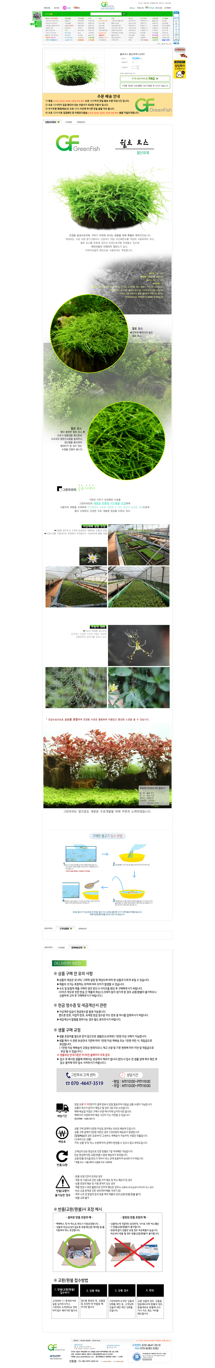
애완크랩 (81, 25)
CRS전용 (114, 33)
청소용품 (165, 23)
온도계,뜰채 (166, 25)
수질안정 (155, 25)
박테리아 (155, 23)
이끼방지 (155, 30)
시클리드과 (49, 28)
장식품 (164, 21)
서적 (163, 35)
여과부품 (131, 35)
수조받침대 (102, 40)
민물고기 (68, 21)
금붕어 (67, 25)
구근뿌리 (91, 33)
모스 (170, 44)
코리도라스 (54, 35)
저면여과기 (132, 30)
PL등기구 (143, 25)
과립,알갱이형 (116, 25)
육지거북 (81, 30)
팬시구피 (55, 21)
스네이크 (81, 37)
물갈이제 (155, 21)
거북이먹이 (115, 40)
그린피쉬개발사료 (117, 21)
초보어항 (102, 25)
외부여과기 (132, 21)
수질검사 (155, 28)
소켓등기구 (144, 30)
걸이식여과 (132, 23)
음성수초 (91, 35)
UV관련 (142, 33)
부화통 (101, 37)
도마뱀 (80, 35)
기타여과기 (132, 33)
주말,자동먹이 (116, 37)
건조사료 (114, 28)
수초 (158, 44)
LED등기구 (144, 21)
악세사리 (165, 33)
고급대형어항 (103, 30)
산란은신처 (166, 37)
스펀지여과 (132, 28)
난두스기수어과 (51, 33)
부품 (141, 40)
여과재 (131, 37)
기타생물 (68, 23)
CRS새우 (81, 21)
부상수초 (91, 30)
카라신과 (49, 23)
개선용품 (155, 33)
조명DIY (143, 37)
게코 (79, 33)
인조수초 (165, 30)
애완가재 (81, 23)
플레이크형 (115, 23)
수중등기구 (144, 28)
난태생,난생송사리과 (52, 25)
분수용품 (165, 28)
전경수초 (91, 25)
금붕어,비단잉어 (116, 30)
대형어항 (102, 28)
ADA (130, 40)
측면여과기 (132, 25)
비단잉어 (68, 28)
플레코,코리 (115, 35)
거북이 (80, 28)
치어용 (121, 33)
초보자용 (91, 21)
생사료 (120, 28)
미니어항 (102, 23)
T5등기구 (143, 23)
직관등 (142, 35)
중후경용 (91, 28)
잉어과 (55, 23)
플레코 (48, 35)
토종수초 (91, 23)
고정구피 (49, 21)
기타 (167, 35)
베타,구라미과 (50, 30)
